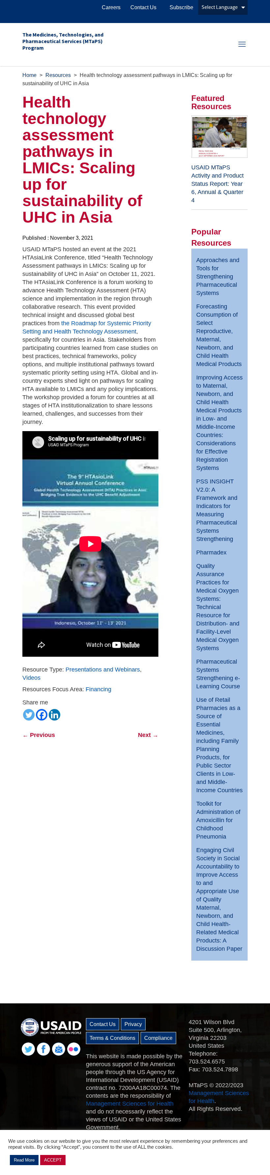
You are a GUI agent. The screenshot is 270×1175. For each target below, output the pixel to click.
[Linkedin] (54, 715)
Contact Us (143, 7)
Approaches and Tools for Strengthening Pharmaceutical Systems (217, 276)
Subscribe (181, 7)
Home (29, 75)
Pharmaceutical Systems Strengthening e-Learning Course (218, 674)
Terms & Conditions (112, 1038)
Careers (111, 7)
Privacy (133, 1024)
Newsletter (58, 1049)
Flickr (73, 1049)
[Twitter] (29, 715)
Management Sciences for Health (130, 1103)
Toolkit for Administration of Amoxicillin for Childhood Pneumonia (218, 820)
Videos (31, 677)
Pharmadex (211, 552)
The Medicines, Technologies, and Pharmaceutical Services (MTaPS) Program (62, 41)
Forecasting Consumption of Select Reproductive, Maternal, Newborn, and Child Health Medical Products (219, 335)
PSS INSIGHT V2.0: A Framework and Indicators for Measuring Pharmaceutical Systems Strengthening (216, 510)
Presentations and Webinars (103, 669)
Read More (24, 1160)
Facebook (43, 1049)
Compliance (158, 1038)
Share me (35, 702)
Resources (58, 75)
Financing (98, 689)
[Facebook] (41, 715)
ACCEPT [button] (53, 1160)
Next (148, 735)
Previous (38, 735)
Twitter (28, 1049)
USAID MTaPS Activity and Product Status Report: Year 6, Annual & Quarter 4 (217, 184)
